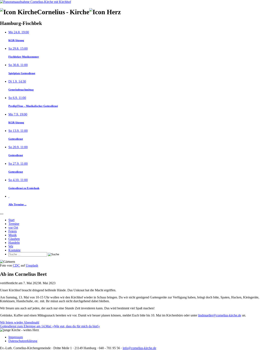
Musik (12, 235)
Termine (13, 224)
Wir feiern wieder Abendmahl (19, 322)
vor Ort (13, 227)
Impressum (15, 337)
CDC (16, 265)
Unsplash (32, 265)
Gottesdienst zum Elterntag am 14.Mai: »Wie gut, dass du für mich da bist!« (50, 326)
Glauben (14, 239)
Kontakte (14, 250)
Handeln (14, 242)
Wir (10, 246)
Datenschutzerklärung (22, 341)
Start (11, 220)
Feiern (12, 231)
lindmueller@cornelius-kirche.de (219, 315)
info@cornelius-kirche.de (139, 348)
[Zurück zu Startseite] (35, 2)
